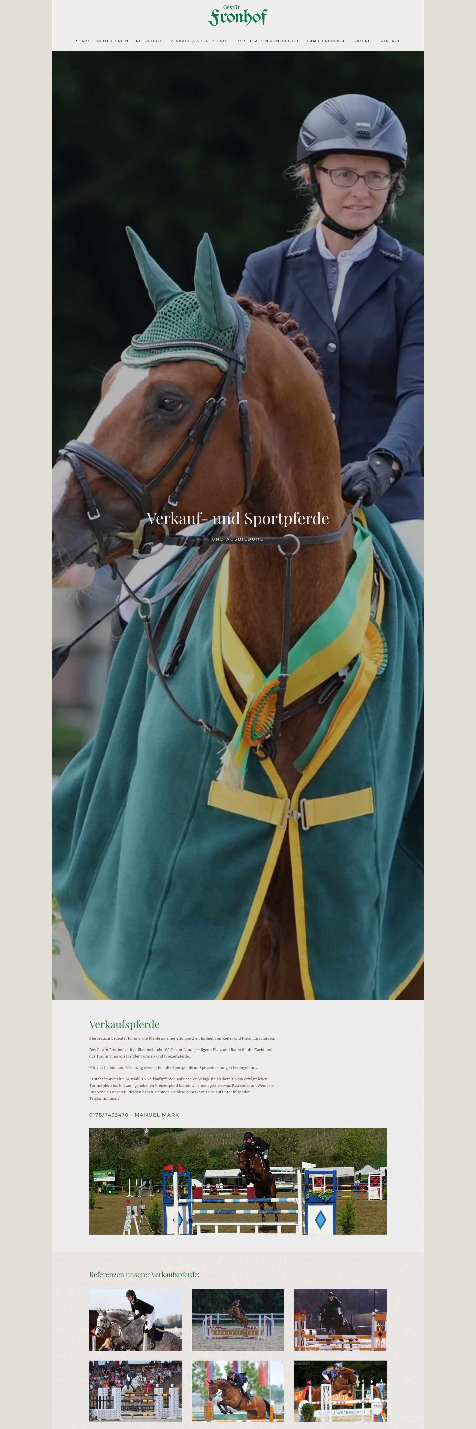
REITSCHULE (149, 41)
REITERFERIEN (112, 41)
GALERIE (363, 41)
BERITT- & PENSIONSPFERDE (268, 41)
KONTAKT (390, 41)
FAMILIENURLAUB (326, 41)
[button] (135, 1320)
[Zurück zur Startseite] (238, 15)
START (83, 41)
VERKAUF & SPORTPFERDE (199, 41)
